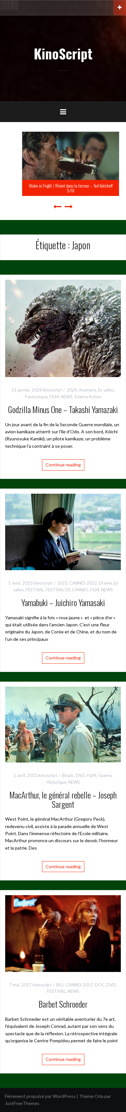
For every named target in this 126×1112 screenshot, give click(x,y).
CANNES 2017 (79, 984)
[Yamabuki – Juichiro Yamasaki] (63, 531)
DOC (100, 984)
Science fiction (87, 396)
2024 (72, 390)
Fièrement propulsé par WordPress (40, 1096)
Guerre (104, 775)
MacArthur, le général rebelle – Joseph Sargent (63, 799)
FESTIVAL (35, 589)
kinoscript (52, 390)
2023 (62, 583)
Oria (99, 1096)
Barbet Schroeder (63, 1004)
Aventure (87, 390)
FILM (54, 396)
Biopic (68, 775)
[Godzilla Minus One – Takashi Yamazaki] (63, 328)
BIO (60, 984)
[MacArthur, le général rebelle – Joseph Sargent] (63, 724)
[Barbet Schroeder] (63, 933)
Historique (56, 782)
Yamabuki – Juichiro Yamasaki (63, 602)
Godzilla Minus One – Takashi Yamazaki (63, 409)
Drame (105, 583)
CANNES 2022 (83, 583)
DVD (80, 775)
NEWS (66, 396)
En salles (106, 390)
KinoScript (63, 53)
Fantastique (36, 396)
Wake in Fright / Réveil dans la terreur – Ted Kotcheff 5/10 (63, 188)
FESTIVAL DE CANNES (67, 589)
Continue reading (63, 464)
